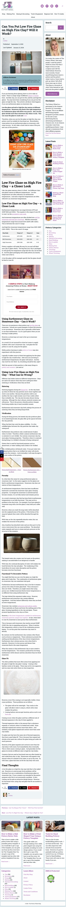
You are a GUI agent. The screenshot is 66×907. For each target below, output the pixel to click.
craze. (25, 116)
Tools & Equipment (55, 251)
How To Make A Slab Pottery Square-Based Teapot (58, 178)
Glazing (51, 236)
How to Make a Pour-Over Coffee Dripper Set (58, 170)
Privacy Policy (28, 885)
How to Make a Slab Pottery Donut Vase (58, 210)
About (25, 878)
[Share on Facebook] (2, 452)
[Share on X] (2, 455)
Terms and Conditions (31, 891)
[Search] (61, 27)
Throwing (52, 249)
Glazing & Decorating (55, 238)
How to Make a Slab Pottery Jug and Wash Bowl (58, 202)
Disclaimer (27, 895)
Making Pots (53, 246)
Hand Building (53, 240)
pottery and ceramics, (9, 367)
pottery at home (27, 350)
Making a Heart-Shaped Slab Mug (58, 194)
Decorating (52, 233)
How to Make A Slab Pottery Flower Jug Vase (58, 186)
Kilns (50, 244)
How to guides (53, 242)
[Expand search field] (62, 6)
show (17, 175)
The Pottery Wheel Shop (35, 903)
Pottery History (54, 248)
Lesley (5, 41)
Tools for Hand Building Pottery (58, 162)
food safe (8, 714)
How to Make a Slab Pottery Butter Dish (58, 147)
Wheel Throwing (54, 253)
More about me (52, 94)
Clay (50, 231)
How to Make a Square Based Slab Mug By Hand (58, 218)
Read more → (5, 861)
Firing (51, 235)
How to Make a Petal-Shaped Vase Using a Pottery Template (58, 155)
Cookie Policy (28, 888)
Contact (26, 881)
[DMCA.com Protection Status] (51, 882)
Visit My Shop (28, 874)
